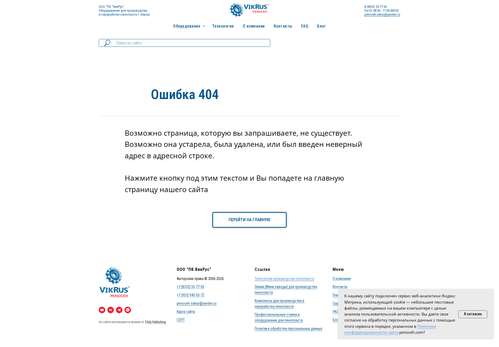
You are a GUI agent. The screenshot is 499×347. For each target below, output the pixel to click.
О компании (254, 26)
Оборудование (187, 26)
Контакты (283, 26)
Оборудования (109, 10)
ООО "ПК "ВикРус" (111, 7)
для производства (134, 10)
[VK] (110, 310)
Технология (223, 26)
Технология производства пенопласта (284, 279)
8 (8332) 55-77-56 (375, 7)
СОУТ (181, 320)
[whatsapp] (127, 310)
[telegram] (119, 310)
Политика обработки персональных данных (288, 328)
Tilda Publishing (155, 322)
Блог (321, 26)
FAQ (304, 26)
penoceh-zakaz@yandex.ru (382, 14)
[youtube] (102, 310)
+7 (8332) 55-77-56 (190, 287)
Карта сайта (186, 312)
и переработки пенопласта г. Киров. (124, 14)
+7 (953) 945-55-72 (190, 295)
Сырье (338, 303)
